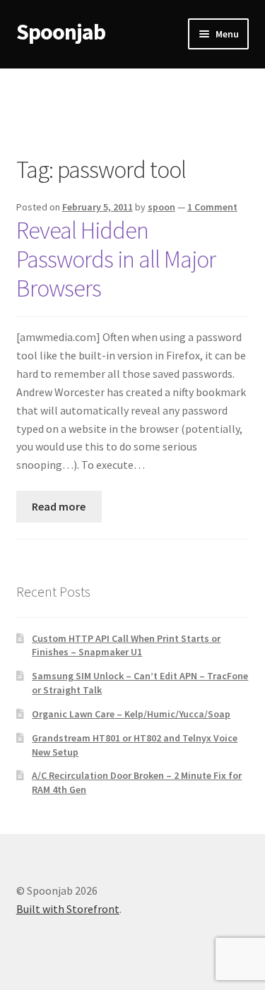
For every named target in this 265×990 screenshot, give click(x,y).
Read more (59, 506)
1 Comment (212, 207)
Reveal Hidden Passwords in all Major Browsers (116, 259)
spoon (161, 207)
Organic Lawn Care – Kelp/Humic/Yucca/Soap (131, 714)
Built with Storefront (67, 909)
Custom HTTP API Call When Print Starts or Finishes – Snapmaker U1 (126, 645)
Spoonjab (60, 32)
